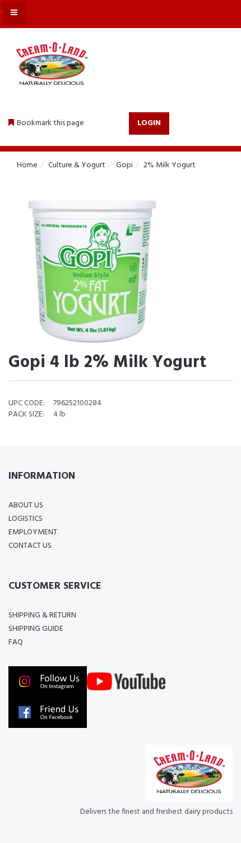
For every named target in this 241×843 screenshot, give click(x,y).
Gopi (124, 165)
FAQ (15, 642)
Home (27, 165)
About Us (25, 505)
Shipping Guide (35, 628)
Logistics (25, 518)
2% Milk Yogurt (169, 165)
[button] (46, 123)
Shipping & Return (42, 615)
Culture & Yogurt (76, 165)
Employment (32, 532)
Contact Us (30, 545)
